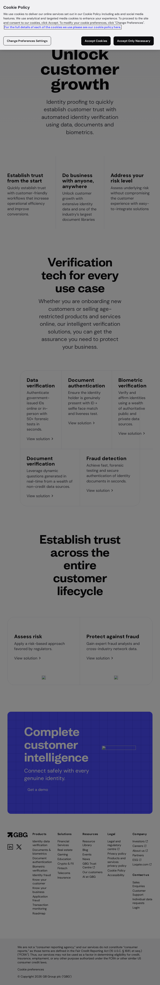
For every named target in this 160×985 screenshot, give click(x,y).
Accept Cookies (96, 41)
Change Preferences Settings (27, 41)
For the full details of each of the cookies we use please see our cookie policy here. (62, 27)
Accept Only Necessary (133, 41)
